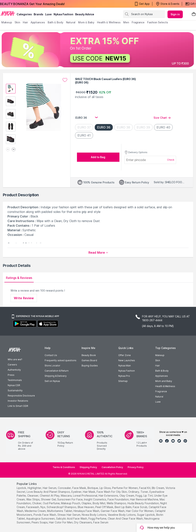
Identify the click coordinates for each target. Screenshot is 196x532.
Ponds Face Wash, (45, 514)
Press (11, 374)
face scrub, (140, 507)
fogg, (139, 495)
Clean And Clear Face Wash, (125, 518)
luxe (48, 14)
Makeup (159, 355)
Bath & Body (162, 370)
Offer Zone (124, 355)
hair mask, (89, 491)
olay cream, (127, 495)
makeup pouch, (71, 503)
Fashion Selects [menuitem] (157, 22)
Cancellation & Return (57, 370)
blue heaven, (86, 507)
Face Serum (100, 522)
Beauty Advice (84, 14)
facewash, (33, 507)
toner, (144, 491)
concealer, (65, 488)
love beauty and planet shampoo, (49, 491)
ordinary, (134, 491)
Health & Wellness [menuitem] (109, 22)
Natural (159, 396)
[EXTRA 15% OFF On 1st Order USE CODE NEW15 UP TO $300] (98, 49)
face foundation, (118, 499)
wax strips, (33, 499)
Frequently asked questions (60, 360)
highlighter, (35, 488)
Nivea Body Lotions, (94, 514)
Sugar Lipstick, (146, 514)
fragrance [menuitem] (138, 22)
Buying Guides (90, 365)
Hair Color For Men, (61, 522)
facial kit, (145, 488)
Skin (157, 360)
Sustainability (15, 390)
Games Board (89, 360)
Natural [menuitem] (70, 22)
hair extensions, (109, 495)
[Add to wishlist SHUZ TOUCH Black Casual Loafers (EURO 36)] (65, 80)
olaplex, (87, 503)
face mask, (79, 488)
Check (170, 159)
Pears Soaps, (40, 522)
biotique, (93, 488)
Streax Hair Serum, (69, 514)
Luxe (158, 401)
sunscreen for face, (70, 499)
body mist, (99, 503)
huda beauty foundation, (143, 503)
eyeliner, (76, 491)
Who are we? (15, 359)
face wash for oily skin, (112, 491)
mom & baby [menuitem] (86, 22)
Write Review (24, 298)
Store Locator (52, 365)
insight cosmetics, (95, 499)
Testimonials (15, 380)
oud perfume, (51, 503)
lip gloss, (105, 488)
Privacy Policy (136, 467)
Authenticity (14, 369)
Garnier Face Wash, (113, 510)
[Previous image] (8, 149)
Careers (12, 364)
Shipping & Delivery (56, 375)
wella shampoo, (117, 503)
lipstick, (22, 488)
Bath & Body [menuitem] (55, 22)
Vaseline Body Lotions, (122, 514)
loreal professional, (85, 495)
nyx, (43, 507)
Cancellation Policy (112, 467)
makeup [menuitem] (6, 22)
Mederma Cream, (35, 510)
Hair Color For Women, (140, 510)
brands (38, 14)
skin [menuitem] (17, 22)
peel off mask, (104, 507)
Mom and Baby (163, 381)
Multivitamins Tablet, (60, 510)
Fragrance (161, 391)
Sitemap (123, 381)
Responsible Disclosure (21, 395)
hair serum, (50, 488)
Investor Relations (18, 400)
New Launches (126, 360)
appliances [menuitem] (38, 22)
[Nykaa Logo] (8, 13)
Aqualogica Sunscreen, (40, 518)
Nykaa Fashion (63, 14)
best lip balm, (123, 507)
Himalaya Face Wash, (87, 510)
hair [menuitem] (25, 22)
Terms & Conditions (64, 467)
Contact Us (51, 355)
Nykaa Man (124, 365)
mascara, (66, 495)
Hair (157, 365)
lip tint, (148, 495)
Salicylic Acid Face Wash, (72, 518)
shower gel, (48, 499)
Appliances (161, 375)
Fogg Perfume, (97, 518)
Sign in (175, 14)
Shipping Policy (88, 467)
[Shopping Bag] (193, 14)
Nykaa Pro (124, 375)
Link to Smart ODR (18, 406)
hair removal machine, (144, 499)
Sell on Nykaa (52, 381)
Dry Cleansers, (83, 522)
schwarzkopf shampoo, (62, 507)
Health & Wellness (165, 386)
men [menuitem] (126, 22)
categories (24, 14)
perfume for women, (125, 488)
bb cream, (158, 488)
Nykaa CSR (14, 385)
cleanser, (33, 495)
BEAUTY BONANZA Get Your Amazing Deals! (32, 4)
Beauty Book (89, 355)
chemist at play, (50, 495)
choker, (37, 503)
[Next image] (14, 149)
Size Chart (160, 117)
